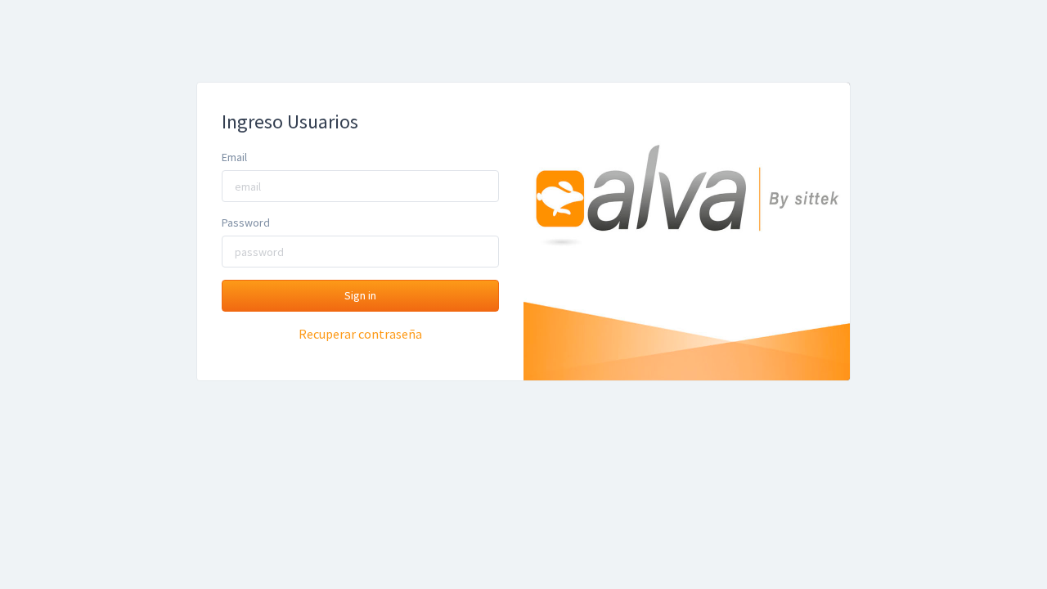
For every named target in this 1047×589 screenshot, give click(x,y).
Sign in (360, 295)
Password (246, 222)
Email (234, 157)
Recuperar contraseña (360, 334)
